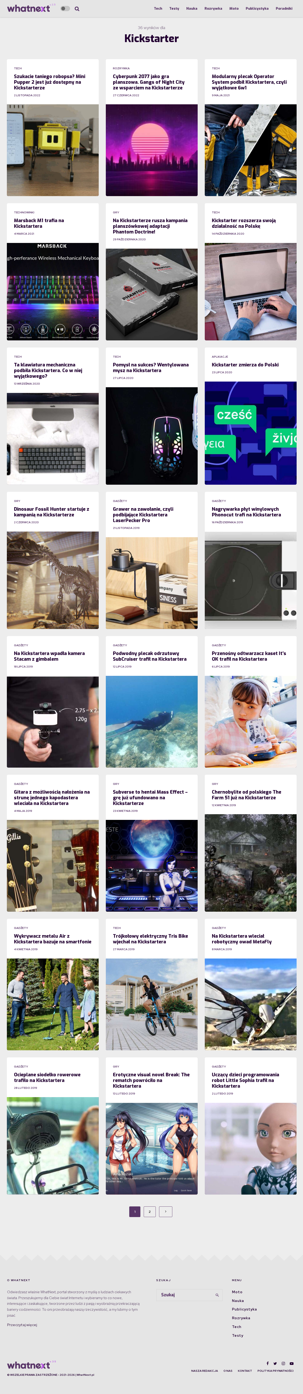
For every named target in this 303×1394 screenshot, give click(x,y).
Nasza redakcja (204, 1371)
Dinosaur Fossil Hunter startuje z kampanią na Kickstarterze (51, 512)
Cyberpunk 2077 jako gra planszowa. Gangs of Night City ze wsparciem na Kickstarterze (149, 82)
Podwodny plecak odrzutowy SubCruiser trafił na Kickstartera (150, 656)
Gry (116, 212)
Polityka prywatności (276, 1371)
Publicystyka (257, 8)
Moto (234, 8)
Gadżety (120, 501)
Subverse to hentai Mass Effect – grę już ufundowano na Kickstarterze (150, 797)
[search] (217, 1295)
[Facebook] (267, 1363)
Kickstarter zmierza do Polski (245, 365)
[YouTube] (291, 1363)
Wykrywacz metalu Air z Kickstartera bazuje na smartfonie (52, 939)
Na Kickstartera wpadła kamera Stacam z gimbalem (49, 656)
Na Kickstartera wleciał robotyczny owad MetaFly (242, 939)
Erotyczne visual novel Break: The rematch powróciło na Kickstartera (151, 1080)
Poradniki (284, 8)
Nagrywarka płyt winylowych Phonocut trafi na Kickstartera (246, 512)
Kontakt (245, 1371)
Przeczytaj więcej (22, 1325)
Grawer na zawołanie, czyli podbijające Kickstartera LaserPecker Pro (143, 514)
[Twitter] (275, 1363)
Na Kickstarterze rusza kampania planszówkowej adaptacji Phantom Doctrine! (150, 226)
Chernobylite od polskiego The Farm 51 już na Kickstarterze (246, 795)
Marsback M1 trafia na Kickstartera (39, 223)
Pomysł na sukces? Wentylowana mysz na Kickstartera (151, 368)
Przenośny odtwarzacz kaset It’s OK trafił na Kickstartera (249, 656)
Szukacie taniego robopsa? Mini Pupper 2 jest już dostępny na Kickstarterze (49, 82)
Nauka (191, 8)
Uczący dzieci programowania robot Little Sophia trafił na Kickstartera (245, 1080)
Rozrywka (213, 8)
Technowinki (24, 212)
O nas (227, 1371)
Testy (174, 8)
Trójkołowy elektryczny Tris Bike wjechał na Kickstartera (150, 939)
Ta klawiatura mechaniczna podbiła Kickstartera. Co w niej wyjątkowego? (48, 370)
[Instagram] (283, 1363)
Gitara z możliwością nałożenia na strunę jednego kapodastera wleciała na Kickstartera (52, 797)
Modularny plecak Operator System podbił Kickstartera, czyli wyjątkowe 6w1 (249, 82)
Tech (158, 8)
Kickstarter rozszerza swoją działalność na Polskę (244, 223)
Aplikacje (220, 357)
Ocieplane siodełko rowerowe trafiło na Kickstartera (47, 1077)
